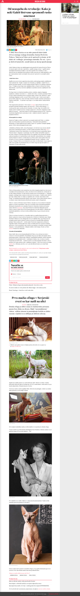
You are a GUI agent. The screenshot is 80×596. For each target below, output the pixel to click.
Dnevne (19, 274)
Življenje (24, 304)
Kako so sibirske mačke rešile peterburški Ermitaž (22, 581)
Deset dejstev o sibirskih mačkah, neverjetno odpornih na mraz (25, 583)
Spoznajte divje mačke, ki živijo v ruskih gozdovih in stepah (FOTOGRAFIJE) (29, 585)
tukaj (45, 594)
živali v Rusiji (32, 575)
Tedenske (14, 274)
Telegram (49, 49)
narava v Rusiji (23, 575)
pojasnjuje (20, 207)
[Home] (3, 1)
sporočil (11, 228)
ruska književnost (43, 257)
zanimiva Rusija (14, 575)
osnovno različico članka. (44, 589)
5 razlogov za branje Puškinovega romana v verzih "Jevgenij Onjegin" (69, 16)
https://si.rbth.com (16, 346)
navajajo (33, 104)
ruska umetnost (33, 257)
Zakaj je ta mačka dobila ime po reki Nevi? (19, 573)
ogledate (11, 244)
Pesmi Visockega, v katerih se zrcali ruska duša (21, 290)
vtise (47, 129)
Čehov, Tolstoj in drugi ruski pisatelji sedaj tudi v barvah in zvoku (26, 285)
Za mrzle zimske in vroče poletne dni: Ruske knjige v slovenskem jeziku (27, 287)
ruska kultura (13, 257)
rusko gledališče (23, 257)
